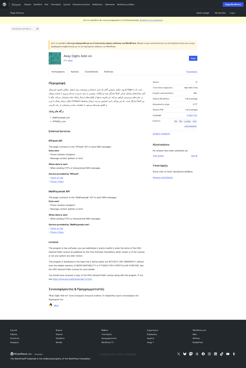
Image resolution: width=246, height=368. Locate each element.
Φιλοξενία (14, 338)
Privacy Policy (57, 181)
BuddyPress (198, 342)
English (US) (192, 115)
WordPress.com (199, 330)
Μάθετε (104, 330)
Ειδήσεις (13, 334)
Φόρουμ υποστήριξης (163, 177)
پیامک (194, 121)
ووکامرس (187, 121)
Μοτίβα (59, 342)
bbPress (196, 338)
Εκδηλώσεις (152, 334)
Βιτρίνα (59, 330)
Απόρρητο (14, 342)
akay (70, 60)
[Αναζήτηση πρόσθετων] (37, 28)
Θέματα (59, 334)
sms (180, 121)
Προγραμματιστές (109, 338)
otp (175, 121)
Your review (158, 155)
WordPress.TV (107, 342)
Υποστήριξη (191, 71)
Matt (195, 334)
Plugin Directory (17, 13)
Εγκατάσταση (91, 71)
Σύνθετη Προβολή (161, 133)
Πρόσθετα (60, 338)
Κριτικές (75, 71)
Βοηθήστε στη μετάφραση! (151, 20)
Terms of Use (56, 177)
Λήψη (193, 58)
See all (194, 155)
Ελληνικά (38, 354)
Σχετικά (13, 330)
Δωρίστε (150, 338)
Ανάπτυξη (108, 71)
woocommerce (190, 126)
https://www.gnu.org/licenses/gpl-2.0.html (72, 279)
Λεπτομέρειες (58, 71)
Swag (150, 342)
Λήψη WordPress (233, 4)
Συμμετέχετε (152, 330)
